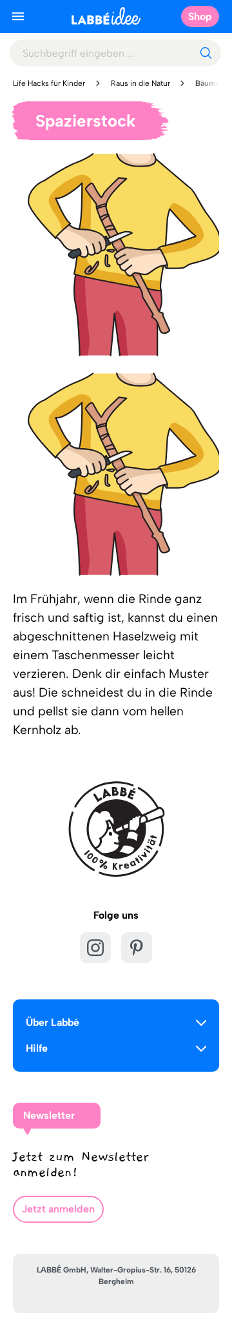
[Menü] (18, 16)
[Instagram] (95, 947)
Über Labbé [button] (52, 1022)
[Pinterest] (136, 947)
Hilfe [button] (37, 1048)
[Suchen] (205, 52)
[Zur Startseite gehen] (106, 15)
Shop (200, 16)
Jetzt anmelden (58, 1209)
